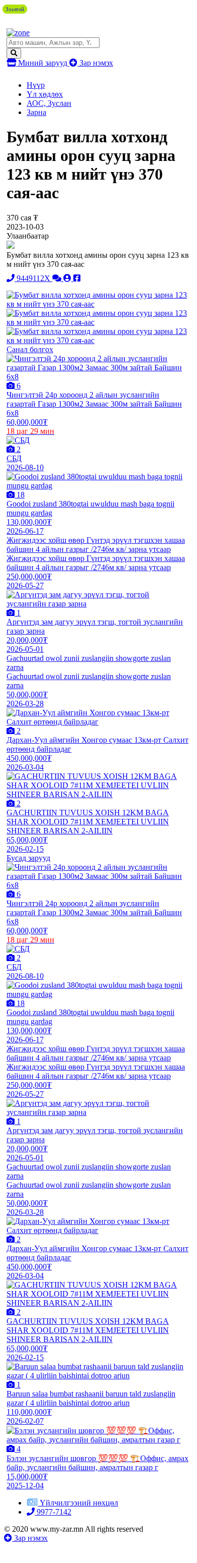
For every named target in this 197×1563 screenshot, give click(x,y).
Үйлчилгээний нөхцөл (79, 1502)
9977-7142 (53, 1512)
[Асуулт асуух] (57, 278)
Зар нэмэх (95, 63)
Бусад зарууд (28, 858)
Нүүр (36, 85)
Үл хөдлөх (45, 94)
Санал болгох (30, 349)
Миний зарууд (42, 63)
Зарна (36, 112)
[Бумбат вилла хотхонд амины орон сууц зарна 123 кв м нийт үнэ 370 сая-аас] (98, 304)
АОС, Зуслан (49, 103)
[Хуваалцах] (76, 278)
